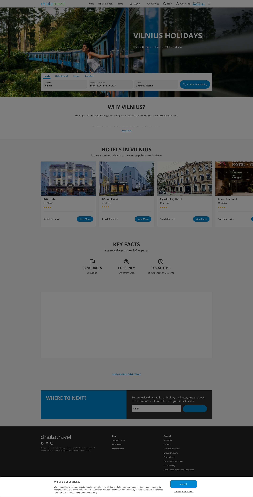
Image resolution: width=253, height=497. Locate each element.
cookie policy (92, 492)
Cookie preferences (183, 491)
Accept (183, 484)
